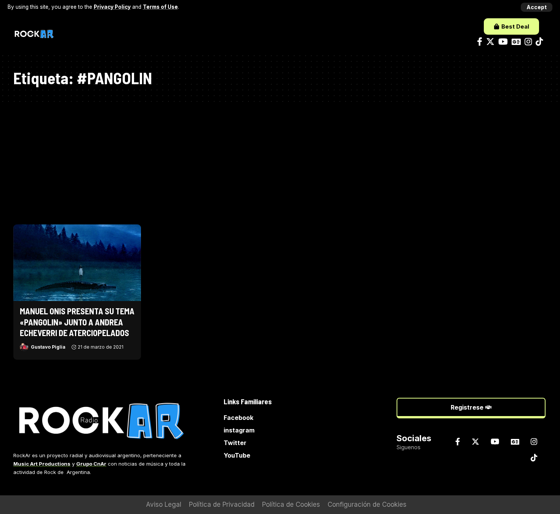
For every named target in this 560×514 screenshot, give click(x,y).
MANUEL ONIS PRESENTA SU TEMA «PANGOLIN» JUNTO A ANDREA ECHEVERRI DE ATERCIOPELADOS (77, 322)
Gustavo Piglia (48, 347)
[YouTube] (503, 42)
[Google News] (516, 42)
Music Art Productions (41, 464)
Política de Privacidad (221, 504)
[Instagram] (528, 42)
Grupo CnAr (91, 464)
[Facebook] (479, 42)
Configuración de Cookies (367, 504)
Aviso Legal (163, 504)
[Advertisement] (280, 159)
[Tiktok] (539, 42)
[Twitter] (490, 42)
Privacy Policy (112, 7)
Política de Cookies (291, 504)
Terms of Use (160, 7)
